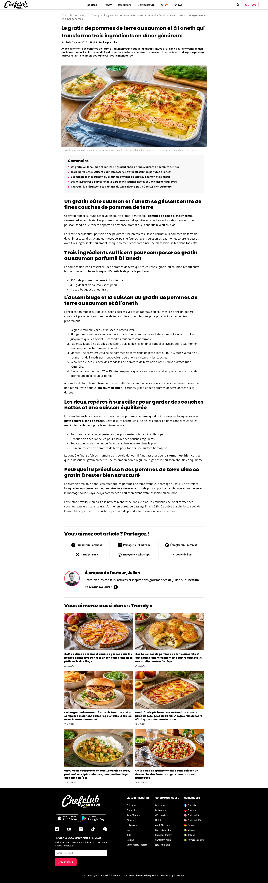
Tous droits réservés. (133, 875)
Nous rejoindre (162, 844)
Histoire (159, 820)
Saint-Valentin (134, 815)
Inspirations (125, 5)
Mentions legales (163, 834)
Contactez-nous (163, 839)
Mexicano (192, 829)
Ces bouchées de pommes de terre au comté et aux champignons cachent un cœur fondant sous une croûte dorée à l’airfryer (168, 657)
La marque (160, 805)
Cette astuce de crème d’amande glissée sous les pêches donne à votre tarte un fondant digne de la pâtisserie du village (98, 657)
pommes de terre (160, 216)
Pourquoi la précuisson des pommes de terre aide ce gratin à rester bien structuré (121, 186)
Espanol (192, 825)
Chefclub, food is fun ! (74, 15)
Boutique (250, 4)
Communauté (146, 5)
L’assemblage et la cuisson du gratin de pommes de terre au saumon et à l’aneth (120, 176)
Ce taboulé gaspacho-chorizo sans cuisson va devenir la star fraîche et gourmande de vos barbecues (166, 774)
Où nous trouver (163, 815)
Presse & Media (163, 829)
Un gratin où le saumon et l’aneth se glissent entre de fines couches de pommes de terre (125, 167)
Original (131, 839)
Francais (192, 805)
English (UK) (193, 815)
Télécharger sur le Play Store (93, 818)
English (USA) (194, 820)
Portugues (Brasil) (196, 839)
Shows (178, 5)
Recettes (91, 5)
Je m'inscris (66, 862)
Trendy (107, 5)
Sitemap (179, 875)
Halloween (132, 825)
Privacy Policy (151, 875)
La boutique (161, 810)
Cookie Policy (166, 875)
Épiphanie (132, 805)
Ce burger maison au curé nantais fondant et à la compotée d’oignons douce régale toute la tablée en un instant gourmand (98, 716)
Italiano (191, 834)
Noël (129, 829)
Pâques (130, 820)
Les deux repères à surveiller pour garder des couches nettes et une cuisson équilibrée (124, 181)
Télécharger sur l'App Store (67, 818)
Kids (129, 834)
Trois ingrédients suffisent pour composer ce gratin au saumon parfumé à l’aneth (121, 172)
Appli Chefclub (162, 825)
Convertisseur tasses (137, 844)
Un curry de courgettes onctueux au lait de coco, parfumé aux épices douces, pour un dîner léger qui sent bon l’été (97, 774)
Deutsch (192, 810)
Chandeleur (132, 810)
